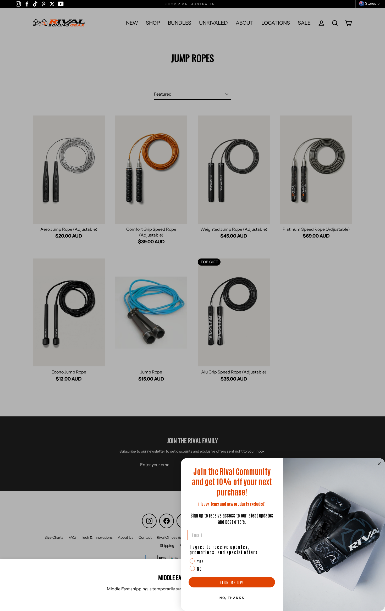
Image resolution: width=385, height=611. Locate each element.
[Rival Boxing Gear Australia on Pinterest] (43, 3)
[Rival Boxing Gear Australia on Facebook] (27, 3)
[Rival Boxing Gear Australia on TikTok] (35, 3)
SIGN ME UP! (232, 582)
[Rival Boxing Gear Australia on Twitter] (52, 3)
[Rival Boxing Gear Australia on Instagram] (18, 3)
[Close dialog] (379, 464)
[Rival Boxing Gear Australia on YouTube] (61, 3)
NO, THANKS (231, 598)
